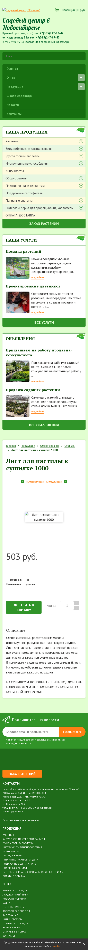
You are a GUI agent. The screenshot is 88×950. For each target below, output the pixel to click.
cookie (56, 946)
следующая (54, 481)
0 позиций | (73, 10)
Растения (12, 141)
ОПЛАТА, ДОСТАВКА (20, 215)
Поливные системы (19, 200)
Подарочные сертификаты (24, 193)
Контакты (14, 114)
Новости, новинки (14, 898)
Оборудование (16, 178)
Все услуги (44, 322)
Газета (6, 902)
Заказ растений (44, 223)
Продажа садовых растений (33, 389)
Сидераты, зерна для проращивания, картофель (39, 208)
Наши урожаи (11, 927)
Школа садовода (19, 96)
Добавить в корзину (24, 607)
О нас (11, 78)
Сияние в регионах (14, 931)
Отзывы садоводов (15, 923)
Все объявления (44, 425)
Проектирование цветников (33, 286)
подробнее (37, 277)
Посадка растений (23, 251)
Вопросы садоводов (16, 911)
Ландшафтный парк (15, 894)
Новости (13, 105)
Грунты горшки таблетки (22, 156)
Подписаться (72, 732)
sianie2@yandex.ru (13, 811)
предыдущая (35, 481)
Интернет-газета (12, 919)
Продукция (15, 87)
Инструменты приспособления (27, 163)
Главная (12, 68)
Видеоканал (10, 915)
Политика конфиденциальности (20, 820)
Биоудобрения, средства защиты (29, 149)
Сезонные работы (13, 906)
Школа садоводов (14, 890)
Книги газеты (15, 171)
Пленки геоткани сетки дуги (25, 186)
